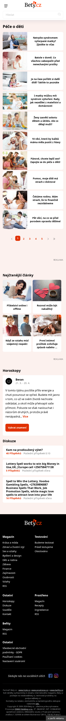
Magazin (7, 629)
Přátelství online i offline (17, 307)
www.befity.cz (56, 690)
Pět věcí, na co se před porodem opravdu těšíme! (45, 219)
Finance (7, 568)
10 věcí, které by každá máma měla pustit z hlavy (45, 140)
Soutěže (7, 609)
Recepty (39, 605)
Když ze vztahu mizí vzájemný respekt (17, 342)
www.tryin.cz (24, 690)
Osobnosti (8, 577)
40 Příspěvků (13, 453)
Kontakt (7, 614)
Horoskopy (8, 601)
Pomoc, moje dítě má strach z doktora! (45, 180)
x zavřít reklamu (56, 718)
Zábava (7, 564)
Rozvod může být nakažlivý (47, 307)
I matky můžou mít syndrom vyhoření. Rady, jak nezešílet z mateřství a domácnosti (45, 100)
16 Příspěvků (13, 498)
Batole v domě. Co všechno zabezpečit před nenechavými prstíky (45, 61)
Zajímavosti (9, 572)
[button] (59, 15)
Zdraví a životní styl (13, 547)
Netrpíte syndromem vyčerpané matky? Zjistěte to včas (45, 41)
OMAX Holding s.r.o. (24, 709)
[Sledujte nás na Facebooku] (49, 676)
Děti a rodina (10, 560)
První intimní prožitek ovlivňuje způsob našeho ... (47, 344)
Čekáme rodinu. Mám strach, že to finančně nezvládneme (45, 200)
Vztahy (6, 581)
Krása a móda (10, 542)
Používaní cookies (12, 656)
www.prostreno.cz (39, 690)
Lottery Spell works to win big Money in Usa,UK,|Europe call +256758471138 (32, 465)
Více (25, 416)
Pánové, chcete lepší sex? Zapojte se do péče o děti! (45, 160)
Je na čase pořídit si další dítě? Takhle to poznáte (45, 80)
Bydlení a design (12, 555)
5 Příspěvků (13, 470)
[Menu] (6, 6)
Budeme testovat (44, 542)
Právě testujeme (44, 547)
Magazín (8, 537)
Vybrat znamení (17, 427)
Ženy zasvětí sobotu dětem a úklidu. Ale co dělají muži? (45, 121)
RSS (5, 586)
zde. (37, 703)
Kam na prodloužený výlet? (24, 450)
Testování (41, 537)
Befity (6, 623)
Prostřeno (41, 595)
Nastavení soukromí (14, 661)
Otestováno (41, 551)
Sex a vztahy (9, 551)
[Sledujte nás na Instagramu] (55, 676)
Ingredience (42, 609)
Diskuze (7, 605)
